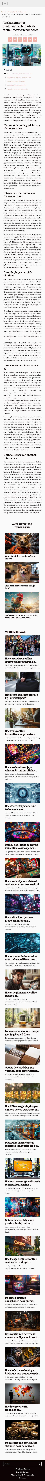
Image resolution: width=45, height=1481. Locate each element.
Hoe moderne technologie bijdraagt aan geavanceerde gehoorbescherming (21, 1373)
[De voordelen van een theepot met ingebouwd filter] (22, 1018)
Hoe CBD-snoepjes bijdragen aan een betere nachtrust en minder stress (21, 1109)
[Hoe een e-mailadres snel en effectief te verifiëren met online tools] (22, 943)
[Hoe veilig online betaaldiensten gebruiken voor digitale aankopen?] (22, 717)
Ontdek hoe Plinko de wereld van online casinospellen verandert (21, 848)
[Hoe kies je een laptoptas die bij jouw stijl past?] (22, 681)
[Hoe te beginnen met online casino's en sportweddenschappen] (22, 979)
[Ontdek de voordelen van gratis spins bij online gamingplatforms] (22, 1207)
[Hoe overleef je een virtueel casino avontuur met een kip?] (22, 868)
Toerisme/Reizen (22, 1469)
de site (38, 180)
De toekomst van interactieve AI (16, 85)
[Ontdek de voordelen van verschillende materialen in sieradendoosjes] (22, 1054)
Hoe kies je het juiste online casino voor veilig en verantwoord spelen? (21, 1262)
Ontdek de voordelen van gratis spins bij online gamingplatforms (19, 1223)
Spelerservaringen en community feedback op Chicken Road (21, 616)
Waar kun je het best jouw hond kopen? (20, 557)
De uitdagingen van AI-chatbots (16, 81)
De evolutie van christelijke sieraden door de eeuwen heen (21, 1446)
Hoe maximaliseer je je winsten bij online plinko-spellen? (20, 770)
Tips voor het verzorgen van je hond (20, 586)
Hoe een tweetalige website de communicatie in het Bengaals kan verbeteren (22, 1185)
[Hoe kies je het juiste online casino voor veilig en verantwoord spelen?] (22, 1245)
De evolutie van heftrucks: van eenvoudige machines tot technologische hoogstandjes (22, 1337)
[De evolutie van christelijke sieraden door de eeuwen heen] (22, 1429)
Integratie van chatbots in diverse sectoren (19, 78)
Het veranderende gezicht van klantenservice (19, 74)
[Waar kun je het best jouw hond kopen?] (22, 543)
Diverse (22, 1478)
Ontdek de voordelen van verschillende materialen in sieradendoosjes (21, 1071)
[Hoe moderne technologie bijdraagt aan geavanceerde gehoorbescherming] (22, 1357)
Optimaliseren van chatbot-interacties (17, 89)
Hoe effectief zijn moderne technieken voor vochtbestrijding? (20, 809)
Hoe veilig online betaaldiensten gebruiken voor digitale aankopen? (20, 734)
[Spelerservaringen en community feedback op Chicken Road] (22, 602)
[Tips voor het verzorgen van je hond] (22, 572)
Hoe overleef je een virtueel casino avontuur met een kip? (22, 882)
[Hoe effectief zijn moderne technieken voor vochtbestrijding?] (22, 793)
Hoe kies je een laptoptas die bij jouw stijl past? (21, 696)
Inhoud (9, 70)
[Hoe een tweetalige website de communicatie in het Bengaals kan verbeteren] (22, 1168)
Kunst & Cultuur (22, 1472)
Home (3, 11)
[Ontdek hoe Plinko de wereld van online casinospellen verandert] (22, 831)
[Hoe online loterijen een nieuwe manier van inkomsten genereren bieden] (22, 904)
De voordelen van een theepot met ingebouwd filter (22, 1032)
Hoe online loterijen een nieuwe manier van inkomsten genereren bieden (21, 920)
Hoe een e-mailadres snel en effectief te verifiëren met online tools (21, 959)
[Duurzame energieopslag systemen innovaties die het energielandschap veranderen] (22, 1129)
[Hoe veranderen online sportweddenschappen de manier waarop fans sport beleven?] (22, 645)
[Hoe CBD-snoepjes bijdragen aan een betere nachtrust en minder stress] (22, 1093)
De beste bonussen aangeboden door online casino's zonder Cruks (19, 1301)
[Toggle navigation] (5, 3)
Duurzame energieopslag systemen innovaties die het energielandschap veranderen (21, 1147)
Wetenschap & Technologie (17, 11)
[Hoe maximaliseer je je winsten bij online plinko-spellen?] (22, 754)
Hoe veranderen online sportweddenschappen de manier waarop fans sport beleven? (20, 663)
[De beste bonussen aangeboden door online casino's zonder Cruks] (22, 1284)
